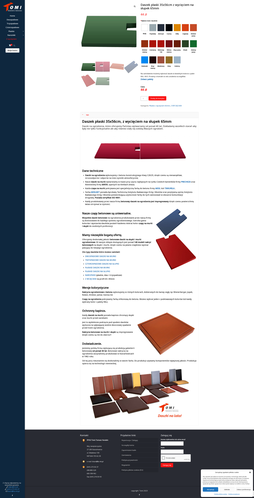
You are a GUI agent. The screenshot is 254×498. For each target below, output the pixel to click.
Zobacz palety (147, 79)
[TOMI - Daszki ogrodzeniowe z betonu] (12, 6)
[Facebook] (12, 495)
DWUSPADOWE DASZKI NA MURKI (100, 256)
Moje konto (12, 50)
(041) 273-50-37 (13, 489)
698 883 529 (13, 487)
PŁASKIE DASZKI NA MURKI (97, 267)
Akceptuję (210, 489)
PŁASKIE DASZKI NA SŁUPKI (97, 271)
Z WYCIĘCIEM (176, 106)
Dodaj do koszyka (157, 98)
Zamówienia (126, 455)
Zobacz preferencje (244, 489)
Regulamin (126, 465)
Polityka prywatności (234, 494)
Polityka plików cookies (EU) (132, 470)
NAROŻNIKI (90, 275)
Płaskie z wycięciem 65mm (159, 106)
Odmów (227, 489)
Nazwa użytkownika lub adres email (173, 439)
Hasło (163, 448)
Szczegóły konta (128, 445)
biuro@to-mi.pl (14, 491)
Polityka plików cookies (220, 494)
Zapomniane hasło (129, 450)
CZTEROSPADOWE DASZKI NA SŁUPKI (102, 264)
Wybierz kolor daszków (149, 21)
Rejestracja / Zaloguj (130, 440)
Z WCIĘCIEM (90, 279)
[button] (250, 472)
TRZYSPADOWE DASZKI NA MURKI (100, 260)
